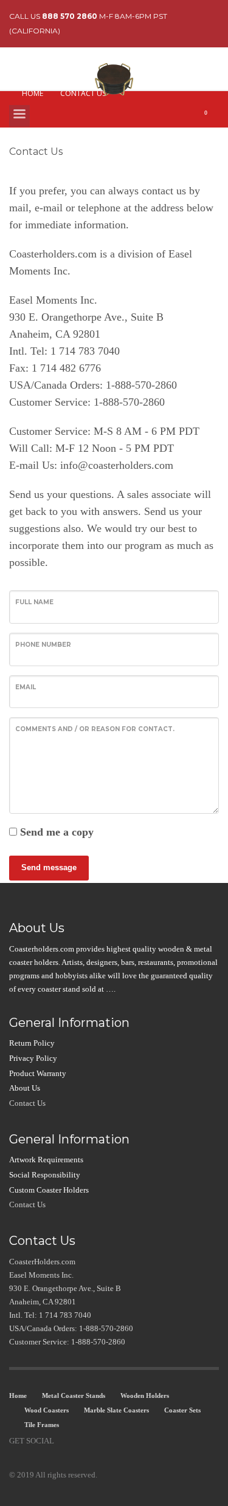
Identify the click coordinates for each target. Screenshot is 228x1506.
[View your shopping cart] (210, 119)
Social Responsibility (44, 1174)
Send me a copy (57, 832)
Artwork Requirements (46, 1159)
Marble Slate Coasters (116, 1410)
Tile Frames (41, 1424)
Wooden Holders (144, 1395)
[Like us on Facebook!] (63, 1441)
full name (34, 602)
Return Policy (32, 1043)
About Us (24, 1087)
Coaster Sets (182, 1410)
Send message (49, 867)
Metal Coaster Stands (73, 1395)
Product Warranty (37, 1073)
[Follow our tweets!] (81, 1441)
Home (18, 1395)
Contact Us (27, 1103)
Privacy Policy (33, 1058)
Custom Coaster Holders (49, 1189)
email (25, 687)
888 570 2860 (69, 16)
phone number (43, 645)
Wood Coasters (46, 1410)
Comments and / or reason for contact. (94, 729)
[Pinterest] (100, 1441)
